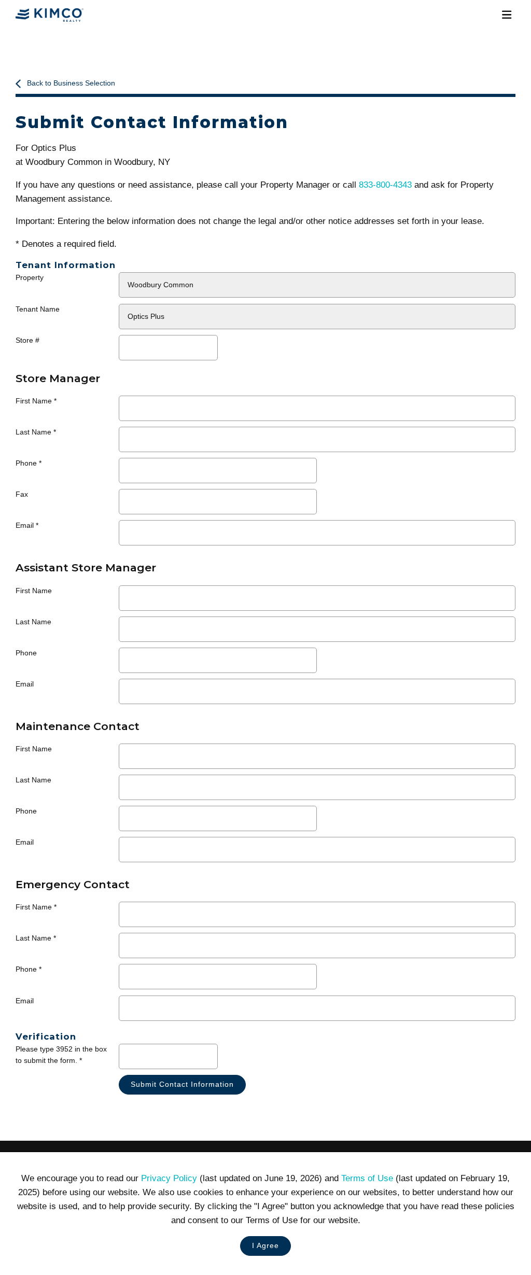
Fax (22, 494)
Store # (27, 340)
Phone (26, 463)
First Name (34, 401)
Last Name (33, 432)
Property (30, 278)
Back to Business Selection (71, 83)
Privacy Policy (169, 1178)
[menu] (506, 15)
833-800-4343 (385, 185)
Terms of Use (367, 1178)
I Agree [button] (265, 1246)
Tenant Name (38, 309)
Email (25, 525)
